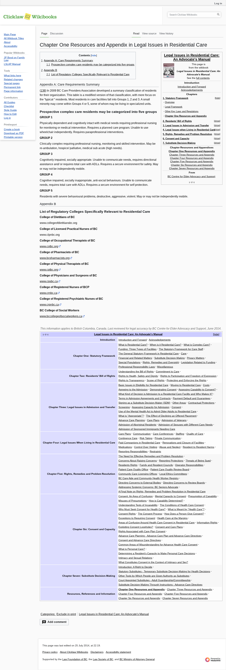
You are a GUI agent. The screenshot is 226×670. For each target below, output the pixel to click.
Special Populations (129, 362)
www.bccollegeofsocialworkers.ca (61, 316)
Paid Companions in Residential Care (139, 442)
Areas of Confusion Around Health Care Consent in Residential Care (156, 522)
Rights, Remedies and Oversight (161, 362)
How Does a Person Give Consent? (184, 513)
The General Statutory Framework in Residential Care (148, 353)
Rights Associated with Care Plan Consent (141, 531)
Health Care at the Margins (172, 518)
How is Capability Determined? (166, 500)
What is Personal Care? (131, 549)
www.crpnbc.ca (49, 304)
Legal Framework (173, 106)
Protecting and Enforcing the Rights (186, 380)
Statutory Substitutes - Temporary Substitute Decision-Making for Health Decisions (164, 571)
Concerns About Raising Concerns (137, 460)
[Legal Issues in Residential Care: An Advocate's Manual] (169, 70)
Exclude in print (66, 614)
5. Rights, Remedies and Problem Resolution (187, 134)
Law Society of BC (103, 659)
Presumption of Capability (202, 496)
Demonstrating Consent (163, 389)
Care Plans (153, 420)
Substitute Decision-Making (169, 358)
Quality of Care (194, 433)
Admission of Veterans (174, 420)
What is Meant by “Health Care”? (186, 509)
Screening (124, 407)
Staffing (180, 433)
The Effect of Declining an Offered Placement (171, 415)
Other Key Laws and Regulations (181, 111)
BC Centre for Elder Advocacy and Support (191, 176)
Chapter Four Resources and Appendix (192, 158)
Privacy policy (50, 652)
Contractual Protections (201, 402)
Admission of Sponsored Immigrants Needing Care (146, 429)
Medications (125, 447)
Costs (206, 385)
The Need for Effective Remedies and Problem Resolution (150, 456)
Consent (176, 407)
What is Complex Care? (197, 344)
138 (43, 90)
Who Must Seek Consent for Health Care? (141, 509)
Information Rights (207, 522)
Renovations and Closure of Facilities (183, 442)
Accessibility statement (118, 652)
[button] (54, 622)
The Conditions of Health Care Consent (182, 505)
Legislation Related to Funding (198, 362)
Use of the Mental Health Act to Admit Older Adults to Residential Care (157, 411)
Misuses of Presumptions (132, 500)
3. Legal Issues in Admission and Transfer (186, 125)
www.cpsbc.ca (49, 281)
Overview (169, 102)
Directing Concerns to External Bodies (139, 482)
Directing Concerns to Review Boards (184, 482)
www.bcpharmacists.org (55, 257)
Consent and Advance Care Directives (139, 540)
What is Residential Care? (132, 344)
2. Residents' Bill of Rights (177, 121)
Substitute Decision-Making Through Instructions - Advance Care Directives (160, 584)
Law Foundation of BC (74, 659)
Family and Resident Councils (156, 465)
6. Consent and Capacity (176, 138)
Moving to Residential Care (186, 385)
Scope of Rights (155, 380)
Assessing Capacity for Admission (150, 407)
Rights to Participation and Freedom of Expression (188, 376)
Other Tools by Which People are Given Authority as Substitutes (153, 575)
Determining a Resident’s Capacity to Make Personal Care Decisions (156, 553)
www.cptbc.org (49, 269)
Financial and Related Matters (135, 358)
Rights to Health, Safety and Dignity (138, 376)
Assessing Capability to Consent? (197, 389)
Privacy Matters (195, 358)
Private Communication (168, 438)
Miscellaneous (165, 366)
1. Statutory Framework (175, 98)
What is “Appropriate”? (131, 415)
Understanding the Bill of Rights (136, 371)
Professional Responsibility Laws (136, 366)
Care (183, 353)
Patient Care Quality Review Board (169, 469)
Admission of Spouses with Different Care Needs (185, 424)
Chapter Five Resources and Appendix (191, 161)
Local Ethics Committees (173, 473)
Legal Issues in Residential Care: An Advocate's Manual (191, 57)
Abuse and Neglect (169, 447)
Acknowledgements (192, 90)
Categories (47, 614)
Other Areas (179, 402)
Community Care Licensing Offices (137, 473)
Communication (142, 433)
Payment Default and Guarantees (191, 398)
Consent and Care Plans (169, 527)
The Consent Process (150, 513)
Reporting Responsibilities (132, 451)
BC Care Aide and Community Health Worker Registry (148, 478)
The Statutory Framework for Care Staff (181, 349)
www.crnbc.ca (48, 292)
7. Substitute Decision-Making (179, 143)
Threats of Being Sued (198, 460)
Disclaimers (97, 652)
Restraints (155, 451)
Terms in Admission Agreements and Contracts (144, 398)
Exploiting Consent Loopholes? (135, 527)
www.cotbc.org (49, 246)
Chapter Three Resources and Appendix (191, 154)
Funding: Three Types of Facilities (137, 349)
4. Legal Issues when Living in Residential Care (189, 129)
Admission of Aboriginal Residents (137, 424)
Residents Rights (127, 465)
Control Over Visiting (145, 447)
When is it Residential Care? (165, 344)
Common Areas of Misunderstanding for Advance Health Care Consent (157, 544)
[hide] (217, 98)
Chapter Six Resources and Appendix (192, 165)
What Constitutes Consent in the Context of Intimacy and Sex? (153, 562)
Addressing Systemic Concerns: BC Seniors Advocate (148, 487)
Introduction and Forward (192, 86)
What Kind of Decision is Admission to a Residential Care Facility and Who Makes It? (165, 394)
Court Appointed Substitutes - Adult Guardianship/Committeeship (154, 580)
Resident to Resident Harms (198, 447)
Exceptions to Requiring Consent (136, 518)
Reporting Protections (171, 460)
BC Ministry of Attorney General (137, 659)
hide (216, 334)
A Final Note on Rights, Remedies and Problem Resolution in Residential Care (162, 491)
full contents (203, 78)
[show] (217, 121)
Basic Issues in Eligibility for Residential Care (143, 385)
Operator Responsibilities (189, 465)
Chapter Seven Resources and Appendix (192, 168)
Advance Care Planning (131, 420)
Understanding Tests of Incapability (137, 505)
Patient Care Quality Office (133, 469)
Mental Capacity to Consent (170, 496)
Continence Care (127, 438)
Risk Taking (146, 438)
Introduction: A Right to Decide (135, 567)
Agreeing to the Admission (133, 389)
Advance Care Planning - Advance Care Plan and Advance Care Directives (159, 535)
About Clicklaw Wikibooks (74, 652)
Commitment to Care (167, 371)
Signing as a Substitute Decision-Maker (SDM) (144, 402)
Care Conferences (163, 433)
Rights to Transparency (131, 380)
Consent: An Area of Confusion (135, 496)
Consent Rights (127, 513)
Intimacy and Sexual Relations (135, 557)
